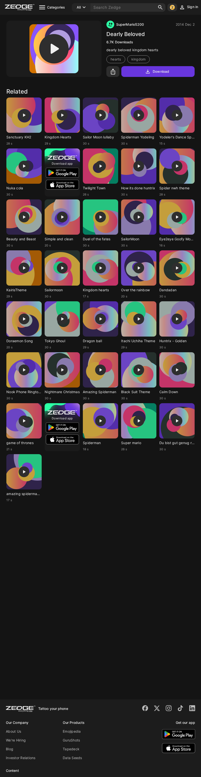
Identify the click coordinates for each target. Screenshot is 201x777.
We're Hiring (16, 740)
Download (161, 71)
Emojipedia (72, 731)
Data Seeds (72, 758)
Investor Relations (21, 758)
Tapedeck (71, 749)
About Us (13, 731)
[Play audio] (54, 48)
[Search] (160, 7)
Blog (9, 749)
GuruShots (71, 740)
